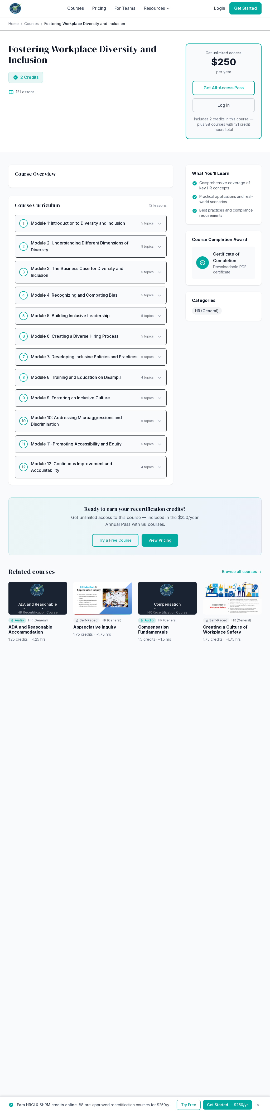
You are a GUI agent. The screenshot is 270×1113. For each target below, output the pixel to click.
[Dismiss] (258, 1105)
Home (13, 23)
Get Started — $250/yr (227, 1104)
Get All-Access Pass (224, 87)
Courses (75, 8)
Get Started (245, 8)
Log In (224, 105)
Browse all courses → (242, 571)
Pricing (99, 8)
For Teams (124, 8)
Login (219, 8)
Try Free (188, 1104)
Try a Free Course (115, 540)
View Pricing (159, 540)
